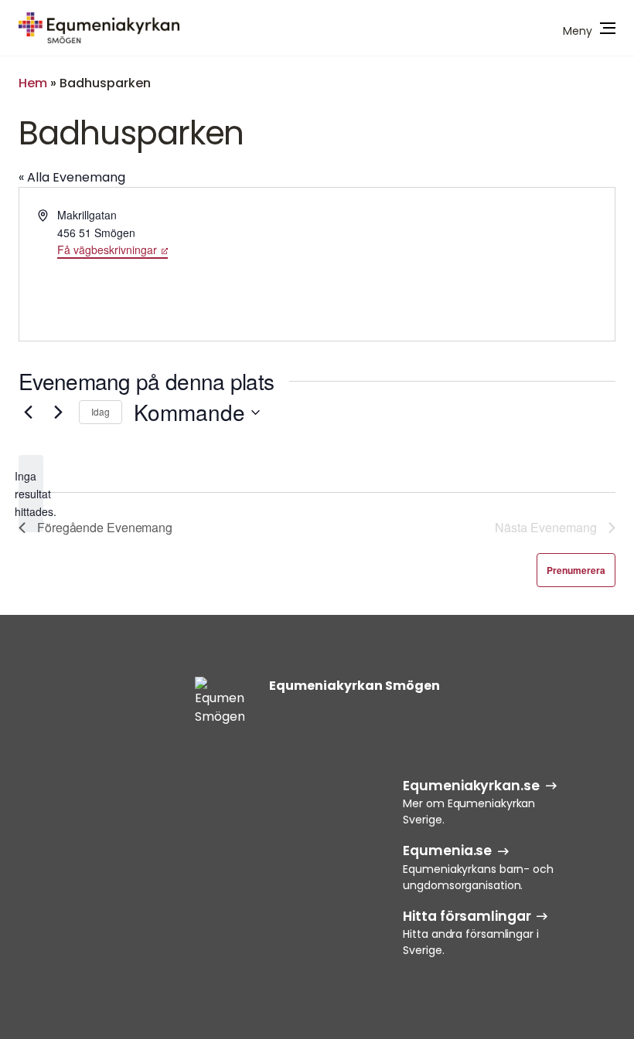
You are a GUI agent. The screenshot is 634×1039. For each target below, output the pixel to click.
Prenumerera (576, 570)
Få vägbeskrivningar (107, 249)
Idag (100, 411)
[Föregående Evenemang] (28, 412)
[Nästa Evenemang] (58, 412)
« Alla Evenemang (72, 177)
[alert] (31, 493)
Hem (33, 83)
